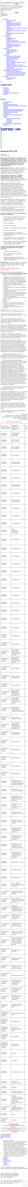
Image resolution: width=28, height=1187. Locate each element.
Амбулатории (10, 52)
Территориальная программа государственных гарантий (14, 24)
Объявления (9, 79)
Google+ (6, 1163)
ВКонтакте (6, 1159)
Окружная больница (11, 49)
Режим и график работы (12, 40)
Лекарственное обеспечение (13, 22)
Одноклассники (7, 1161)
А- (20, 2)
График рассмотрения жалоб (11, 112)
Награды (9, 43)
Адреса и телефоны (11, 77)
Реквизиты (9, 47)
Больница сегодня (11, 38)
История (9, 36)
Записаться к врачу (11, 20)
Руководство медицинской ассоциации (16, 72)
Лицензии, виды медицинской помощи (16, 42)
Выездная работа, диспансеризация (15, 33)
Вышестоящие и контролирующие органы (17, 28)
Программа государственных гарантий (16, 30)
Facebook (6, 1157)
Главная (5, 19)
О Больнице (6, 35)
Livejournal (6, 1164)
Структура (6, 48)
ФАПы (8, 53)
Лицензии (9, 122)
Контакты (6, 76)
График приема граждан (12, 58)
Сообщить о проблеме (6, 9)
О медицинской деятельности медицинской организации (14, 45)
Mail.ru (5, 1162)
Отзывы (5, 115)
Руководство (10, 39)
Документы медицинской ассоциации (16, 73)
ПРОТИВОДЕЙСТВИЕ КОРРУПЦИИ (13, 110)
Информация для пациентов (13, 56)
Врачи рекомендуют (11, 61)
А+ (23, 2)
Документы (9, 29)
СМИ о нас (9, 34)
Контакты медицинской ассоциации (15, 75)
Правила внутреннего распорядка (15, 65)
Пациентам (6, 54)
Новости (9, 26)
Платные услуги (10, 59)
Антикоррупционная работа (13, 57)
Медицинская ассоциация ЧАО (11, 70)
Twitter (5, 1158)
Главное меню (6, 85)
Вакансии (9, 21)
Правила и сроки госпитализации (15, 68)
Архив (8, 31)
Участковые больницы (12, 50)
